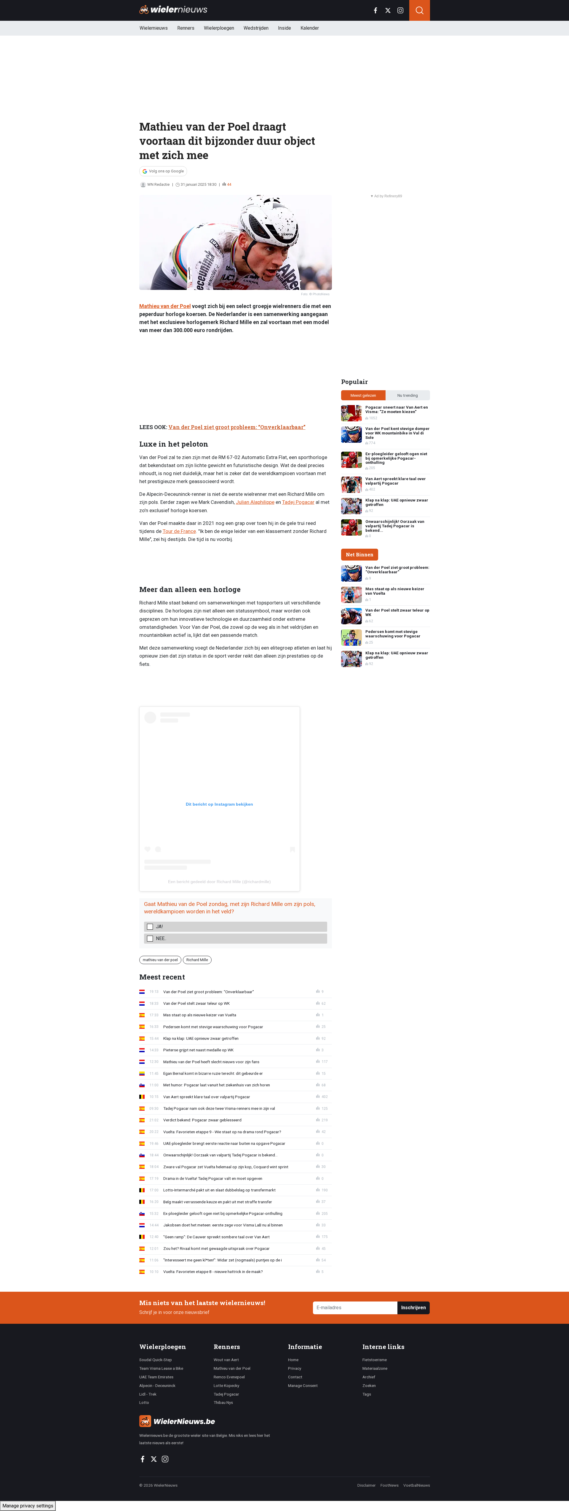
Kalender (310, 28)
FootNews (390, 1485)
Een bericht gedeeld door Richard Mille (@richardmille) (219, 881)
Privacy (294, 1368)
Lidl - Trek (147, 1394)
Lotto (144, 1402)
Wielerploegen (219, 28)
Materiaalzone (374, 1368)
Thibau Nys (223, 1402)
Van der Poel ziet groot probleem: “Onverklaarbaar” (237, 427)
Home (293, 1359)
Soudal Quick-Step (155, 1359)
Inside (284, 28)
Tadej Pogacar (298, 502)
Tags (366, 1394)
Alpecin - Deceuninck (157, 1385)
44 (229, 184)
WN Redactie (158, 184)
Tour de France (179, 531)
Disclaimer (366, 1485)
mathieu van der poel (160, 960)
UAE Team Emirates (156, 1376)
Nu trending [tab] (407, 395)
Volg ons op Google (166, 171)
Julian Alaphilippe (255, 502)
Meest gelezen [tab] (363, 395)
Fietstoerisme (374, 1359)
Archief (368, 1376)
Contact (295, 1376)
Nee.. (161, 938)
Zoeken (369, 1385)
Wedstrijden (256, 28)
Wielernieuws (154, 28)
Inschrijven (413, 1307)
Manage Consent (303, 1385)
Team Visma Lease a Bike (161, 1368)
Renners (185, 28)
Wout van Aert (226, 1359)
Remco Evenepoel (229, 1376)
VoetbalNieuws (416, 1485)
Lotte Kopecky (226, 1385)
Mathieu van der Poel (165, 306)
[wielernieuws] (210, 1421)
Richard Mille (197, 960)
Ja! (159, 926)
